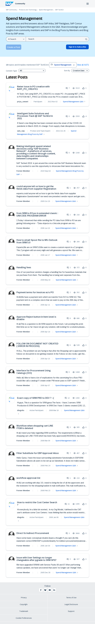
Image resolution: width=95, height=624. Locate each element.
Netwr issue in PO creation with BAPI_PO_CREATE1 (33, 87)
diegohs (20, 410)
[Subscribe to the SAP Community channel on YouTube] (50, 590)
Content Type (11, 71)
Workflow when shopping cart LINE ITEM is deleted (34, 427)
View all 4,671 (83, 65)
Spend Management (46, 10)
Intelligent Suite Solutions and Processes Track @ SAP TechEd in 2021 (35, 116)
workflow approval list (28, 478)
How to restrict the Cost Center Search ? (37, 503)
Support (71, 611)
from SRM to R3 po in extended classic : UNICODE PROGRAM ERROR (37, 214)
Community (20, 4)
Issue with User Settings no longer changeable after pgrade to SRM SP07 (36, 559)
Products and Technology (28, 10)
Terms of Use (71, 598)
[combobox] (57, 39)
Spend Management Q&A (73, 102)
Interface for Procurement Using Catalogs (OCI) (33, 371)
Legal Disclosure (71, 604)
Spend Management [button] (62, 65)
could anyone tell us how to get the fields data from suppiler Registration (36, 187)
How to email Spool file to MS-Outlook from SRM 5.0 (36, 241)
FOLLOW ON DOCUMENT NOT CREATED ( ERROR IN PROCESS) (37, 345)
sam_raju (21, 131)
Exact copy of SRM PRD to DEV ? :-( (35, 398)
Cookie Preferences (24, 618)
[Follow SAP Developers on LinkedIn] (54, 590)
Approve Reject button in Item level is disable (36, 318)
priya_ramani (22, 102)
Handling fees (23, 267)
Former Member (23, 171)
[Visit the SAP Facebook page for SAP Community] (41, 590)
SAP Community (11, 10)
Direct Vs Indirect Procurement (32, 533)
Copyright (24, 604)
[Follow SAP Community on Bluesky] (45, 590)
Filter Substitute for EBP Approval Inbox (37, 453)
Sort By (67, 71)
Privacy (24, 598)
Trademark (23, 611)
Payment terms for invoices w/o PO (35, 292)
